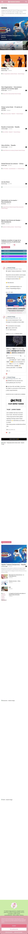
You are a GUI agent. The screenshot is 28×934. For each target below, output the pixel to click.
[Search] (26, 1)
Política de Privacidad (18, 932)
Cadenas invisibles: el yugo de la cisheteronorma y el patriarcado (11, 241)
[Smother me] (14, 61)
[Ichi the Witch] (14, 174)
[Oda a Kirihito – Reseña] (14, 137)
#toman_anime (19, 333)
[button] (2, 1)
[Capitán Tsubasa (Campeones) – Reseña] (14, 29)
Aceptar (14, 925)
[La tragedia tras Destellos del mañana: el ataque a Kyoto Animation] (4, 597)
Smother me (5, 69)
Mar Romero (3, 203)
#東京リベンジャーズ (10, 333)
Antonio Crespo (4, 70)
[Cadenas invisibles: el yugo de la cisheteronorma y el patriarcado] (14, 232)
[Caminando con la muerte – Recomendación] (14, 192)
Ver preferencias (14, 929)
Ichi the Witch (5, 182)
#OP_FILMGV (15, 394)
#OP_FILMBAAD (21, 394)
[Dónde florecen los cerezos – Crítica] (14, 156)
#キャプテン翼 (9, 292)
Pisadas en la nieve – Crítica (14, 581)
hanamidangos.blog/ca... (15, 286)
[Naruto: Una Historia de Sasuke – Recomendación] (14, 212)
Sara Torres (3, 110)
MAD (10, 587)
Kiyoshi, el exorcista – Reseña (10, 127)
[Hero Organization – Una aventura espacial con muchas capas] (14, 79)
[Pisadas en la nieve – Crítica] (11, 46)
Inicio (2, 4)
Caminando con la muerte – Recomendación (9, 201)
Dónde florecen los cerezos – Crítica (12, 163)
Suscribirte (23, 261)
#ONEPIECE (8, 394)
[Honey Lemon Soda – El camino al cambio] (14, 99)
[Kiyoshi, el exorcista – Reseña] (14, 119)
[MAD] (4, 589)
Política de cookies (8, 932)
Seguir (24, 250)
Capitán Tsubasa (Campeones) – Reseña (13, 564)
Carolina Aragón (4, 39)
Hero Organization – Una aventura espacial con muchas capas (11, 87)
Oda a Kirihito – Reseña (8, 145)
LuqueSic (3, 223)
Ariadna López (4, 90)
